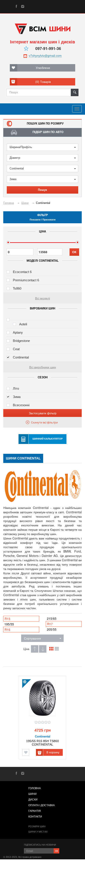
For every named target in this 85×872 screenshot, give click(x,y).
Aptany (18, 332)
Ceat (16, 349)
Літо (16, 388)
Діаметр (15, 157)
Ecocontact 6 (22, 272)
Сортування (32, 638)
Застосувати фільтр (42, 413)
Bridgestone (21, 341)
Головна (34, 788)
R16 (7, 629)
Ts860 (17, 288)
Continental (17, 168)
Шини (32, 793)
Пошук (42, 189)
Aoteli (23, 324)
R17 (50, 624)
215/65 (51, 618)
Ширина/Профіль (21, 147)
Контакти (35, 816)
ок (56, 850)
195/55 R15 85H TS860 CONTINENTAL (42, 742)
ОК (74, 252)
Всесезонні (21, 405)
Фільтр (43, 217)
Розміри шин (37, 826)
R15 (7, 618)
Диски (32, 799)
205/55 (51, 629)
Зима (13, 179)
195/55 (9, 624)
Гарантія (34, 810)
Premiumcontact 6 (26, 280)
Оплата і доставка (41, 805)
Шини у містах (38, 831)
